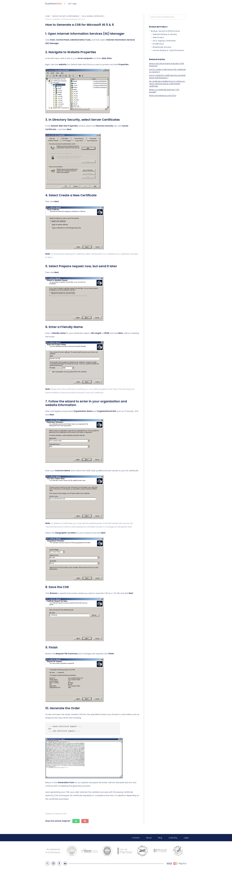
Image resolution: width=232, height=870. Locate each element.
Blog (160, 837)
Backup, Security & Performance (165, 31)
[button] (76, 821)
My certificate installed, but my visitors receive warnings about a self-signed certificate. (167, 83)
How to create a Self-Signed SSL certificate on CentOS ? (167, 70)
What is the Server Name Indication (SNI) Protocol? (166, 64)
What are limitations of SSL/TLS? (162, 95)
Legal (186, 837)
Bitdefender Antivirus (162, 47)
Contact (136, 837)
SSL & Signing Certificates (164, 40)
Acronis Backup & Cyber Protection (168, 50)
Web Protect (158, 37)
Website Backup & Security (165, 34)
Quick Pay (173, 837)
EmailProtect (158, 44)
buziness (53, 3)
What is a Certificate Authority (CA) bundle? (164, 90)
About (149, 837)
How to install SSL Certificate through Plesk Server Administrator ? (167, 76)
